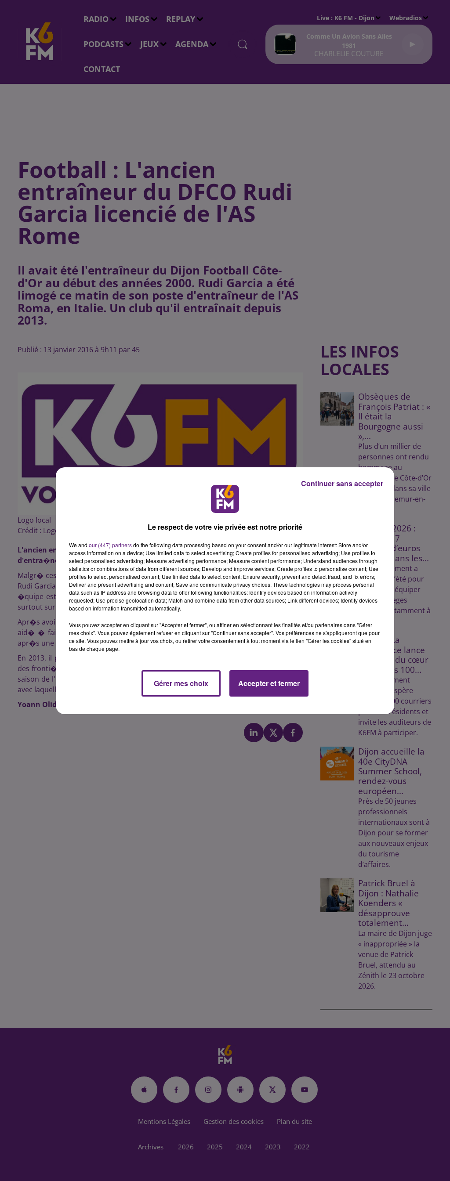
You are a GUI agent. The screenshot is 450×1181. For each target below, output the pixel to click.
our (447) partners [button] (110, 545)
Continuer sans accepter (342, 483)
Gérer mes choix (181, 683)
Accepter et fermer (269, 683)
